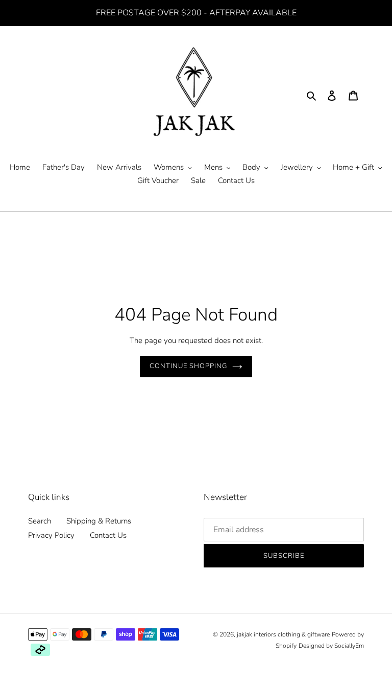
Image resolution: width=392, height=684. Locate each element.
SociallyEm (349, 646)
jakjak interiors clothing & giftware (283, 634)
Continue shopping (189, 366)
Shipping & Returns (98, 521)
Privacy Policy (51, 535)
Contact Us (108, 535)
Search (39, 521)
